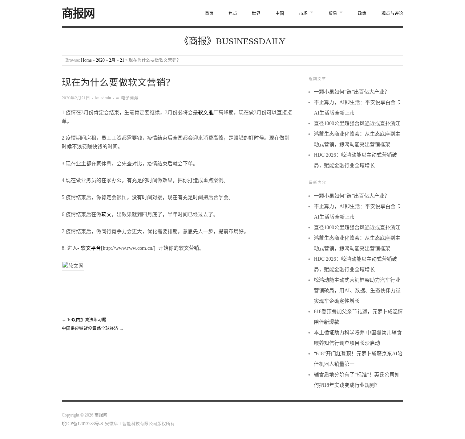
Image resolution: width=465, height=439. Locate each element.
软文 (106, 214)
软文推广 (208, 112)
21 (122, 60)
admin (106, 97)
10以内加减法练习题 (86, 320)
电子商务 (129, 97)
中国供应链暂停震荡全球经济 (90, 328)
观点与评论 (392, 13)
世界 (256, 13)
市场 (303, 13)
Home (86, 60)
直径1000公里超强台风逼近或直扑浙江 (357, 123)
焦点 (233, 13)
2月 (112, 60)
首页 (209, 13)
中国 (279, 13)
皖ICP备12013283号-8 (82, 424)
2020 (100, 60)
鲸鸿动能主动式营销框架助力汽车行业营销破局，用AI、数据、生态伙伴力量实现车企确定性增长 (357, 290)
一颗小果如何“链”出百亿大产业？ (351, 92)
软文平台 (91, 248)
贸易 (332, 13)
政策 (362, 13)
